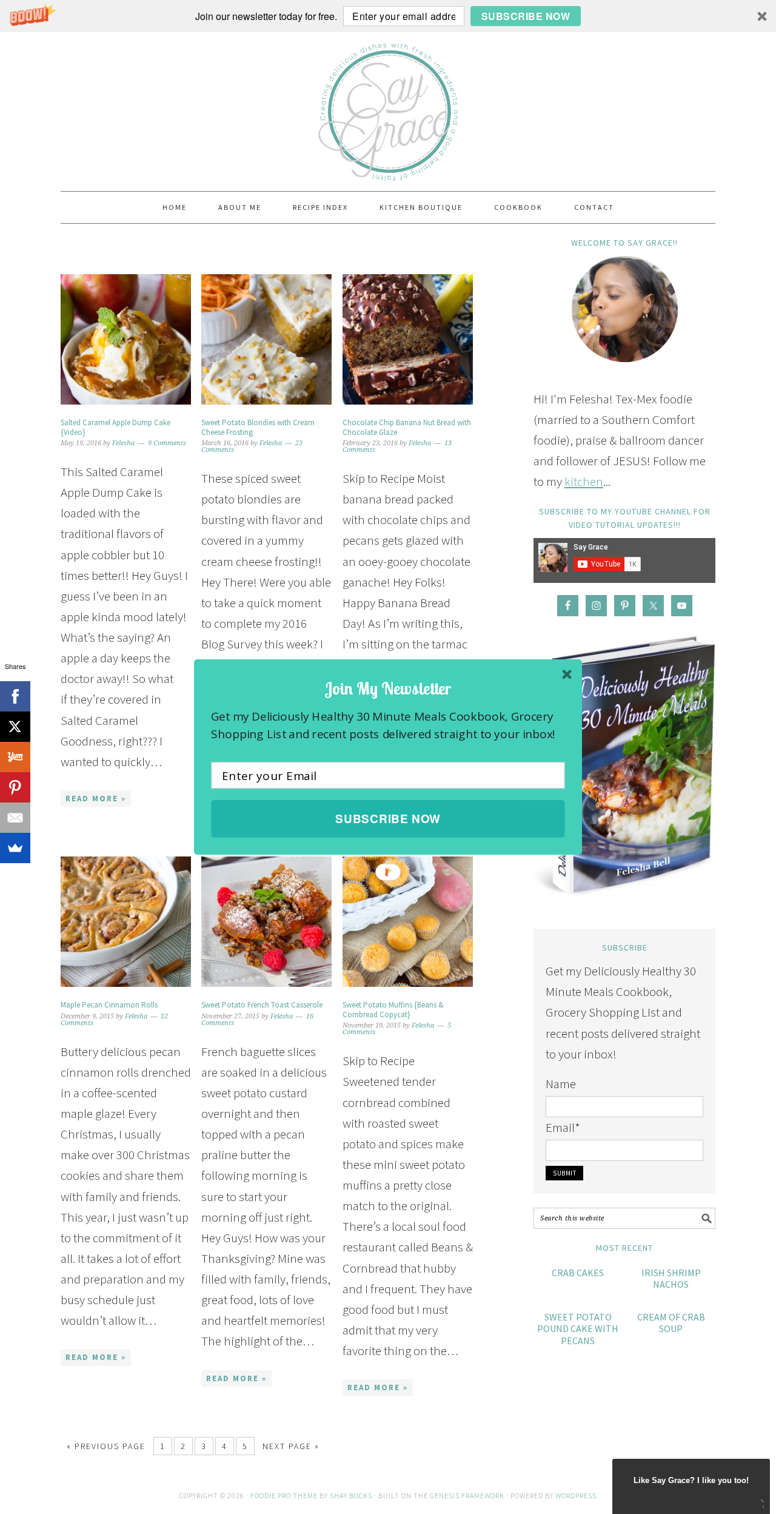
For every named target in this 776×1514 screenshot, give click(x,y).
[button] (387, 688)
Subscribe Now (388, 818)
